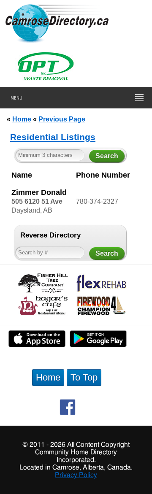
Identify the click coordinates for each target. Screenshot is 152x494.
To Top (84, 377)
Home (21, 119)
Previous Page (61, 119)
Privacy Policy (76, 475)
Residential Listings (52, 137)
